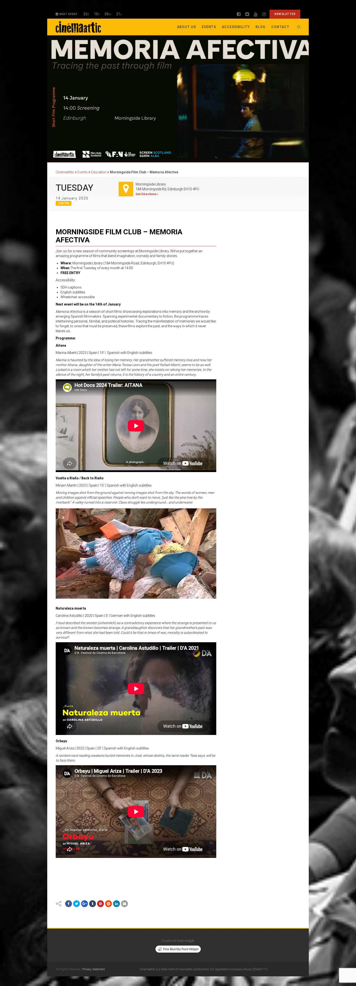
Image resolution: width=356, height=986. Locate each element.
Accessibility (236, 27)
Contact (280, 27)
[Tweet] (76, 903)
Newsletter (284, 14)
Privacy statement (93, 969)
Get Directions (146, 194)
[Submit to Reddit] (108, 903)
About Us (186, 27)
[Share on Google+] (84, 903)
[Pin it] (100, 903)
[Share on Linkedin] (116, 903)
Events (209, 27)
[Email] (124, 903)
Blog (260, 27)
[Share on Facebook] (68, 903)
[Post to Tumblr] (92, 903)
